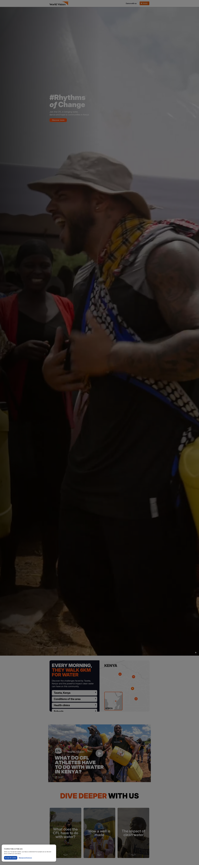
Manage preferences (25, 858)
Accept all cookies (10, 858)
